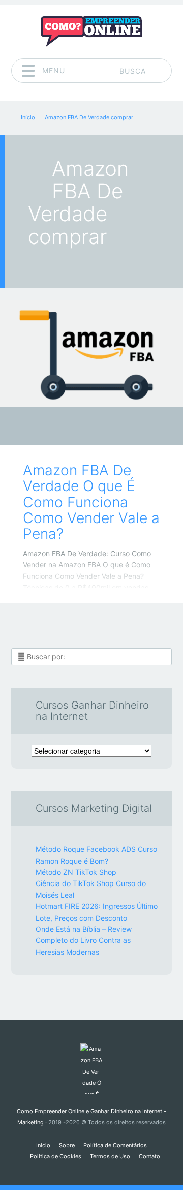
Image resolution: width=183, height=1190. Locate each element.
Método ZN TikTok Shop (76, 872)
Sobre (67, 1145)
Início (43, 1145)
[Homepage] (91, 31)
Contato (149, 1156)
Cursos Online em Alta (84, 428)
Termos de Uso (110, 1156)
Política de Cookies (55, 1156)
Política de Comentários (115, 1145)
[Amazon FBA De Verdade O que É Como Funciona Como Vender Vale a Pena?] (91, 353)
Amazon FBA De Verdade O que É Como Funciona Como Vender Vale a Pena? (91, 502)
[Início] (91, 1068)
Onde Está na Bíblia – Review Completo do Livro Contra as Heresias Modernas (84, 940)
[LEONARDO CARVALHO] (111, 427)
